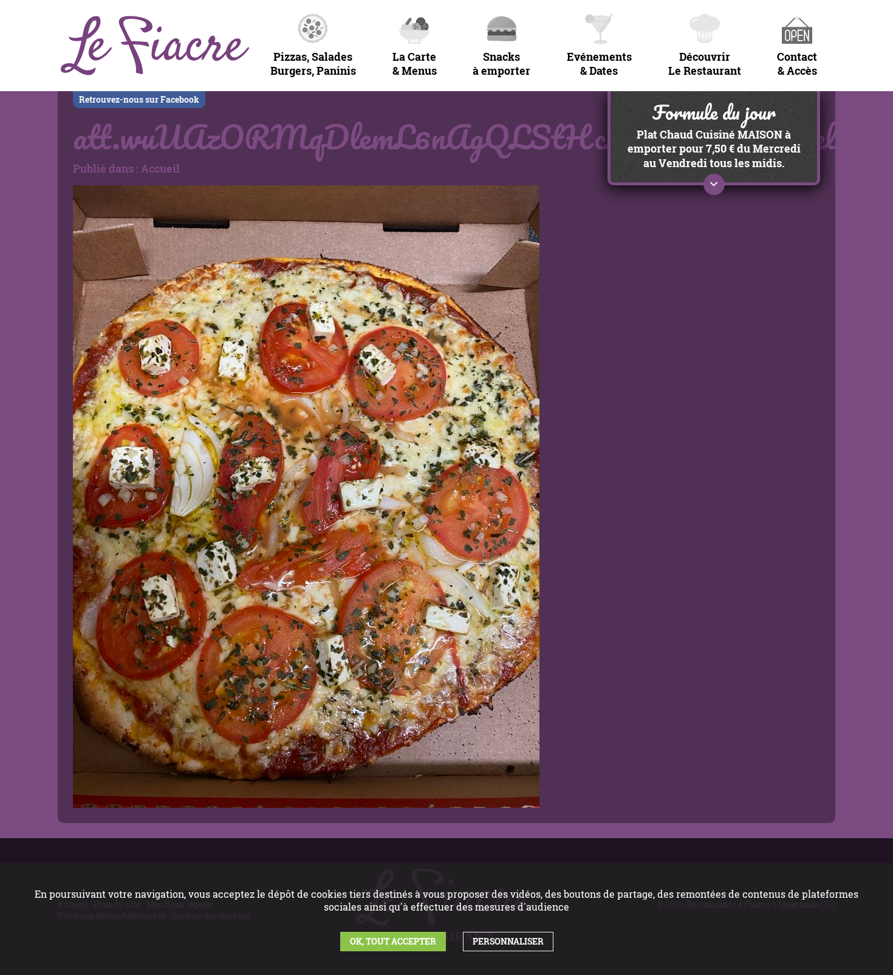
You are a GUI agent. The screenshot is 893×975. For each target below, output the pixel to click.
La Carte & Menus (414, 63)
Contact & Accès (797, 63)
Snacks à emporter (501, 63)
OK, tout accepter (393, 941)
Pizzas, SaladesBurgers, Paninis (313, 63)
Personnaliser (508, 941)
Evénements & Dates (599, 63)
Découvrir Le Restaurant (704, 63)
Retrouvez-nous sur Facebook (139, 99)
